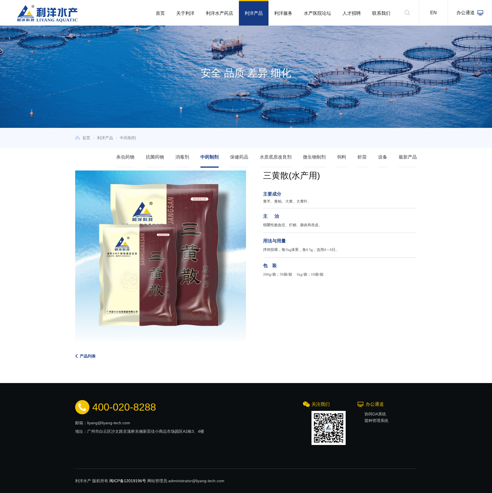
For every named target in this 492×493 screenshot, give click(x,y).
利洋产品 (254, 13)
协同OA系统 (375, 414)
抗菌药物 (155, 157)
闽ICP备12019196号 (127, 481)
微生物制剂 (314, 157)
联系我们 (381, 13)
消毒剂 (182, 157)
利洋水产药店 (219, 13)
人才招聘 (352, 13)
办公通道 (465, 12)
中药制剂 (128, 138)
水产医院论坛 (317, 13)
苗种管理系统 (376, 420)
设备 (382, 157)
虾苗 (362, 157)
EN (433, 12)
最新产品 (408, 157)
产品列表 (88, 356)
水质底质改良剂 (276, 157)
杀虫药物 (125, 157)
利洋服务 (283, 13)
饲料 (341, 157)
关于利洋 (185, 13)
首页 (160, 13)
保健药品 (239, 157)
